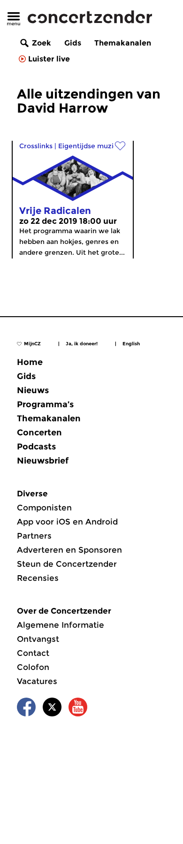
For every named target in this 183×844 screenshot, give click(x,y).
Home (30, 362)
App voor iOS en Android (67, 521)
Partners (34, 535)
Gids (72, 42)
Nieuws (33, 390)
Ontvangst (38, 639)
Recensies (38, 578)
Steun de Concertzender (67, 564)
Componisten (44, 507)
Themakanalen (122, 42)
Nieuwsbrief (43, 461)
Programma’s (45, 404)
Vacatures (37, 681)
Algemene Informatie (60, 625)
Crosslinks (36, 146)
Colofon (33, 667)
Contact (33, 653)
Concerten (39, 432)
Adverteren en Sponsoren (69, 550)
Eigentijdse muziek (90, 146)
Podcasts (36, 446)
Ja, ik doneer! (82, 344)
